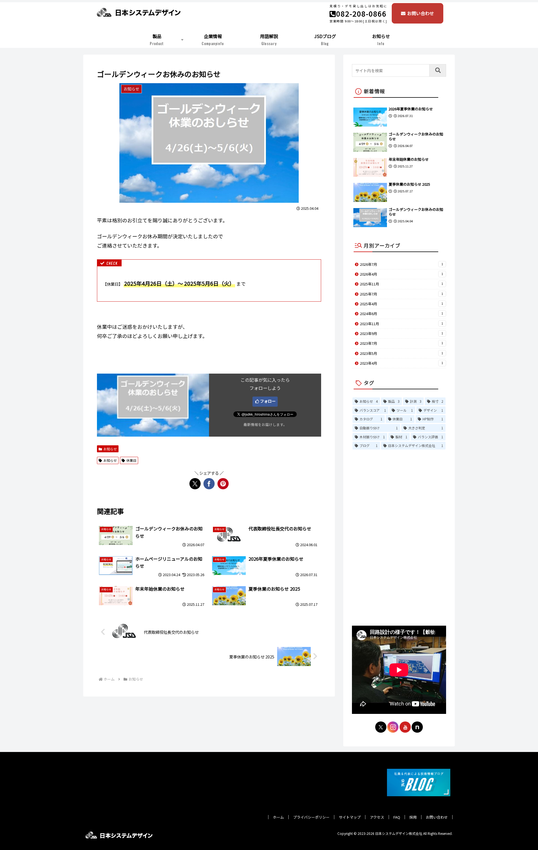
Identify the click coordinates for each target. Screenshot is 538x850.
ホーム (278, 817)
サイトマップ (350, 817)
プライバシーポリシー (311, 817)
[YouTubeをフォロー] (405, 727)
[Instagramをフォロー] (392, 727)
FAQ (396, 817)
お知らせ (110, 448)
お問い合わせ (420, 13)
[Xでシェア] (195, 483)
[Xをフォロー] (380, 727)
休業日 (131, 460)
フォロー (268, 401)
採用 (413, 817)
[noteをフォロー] (417, 727)
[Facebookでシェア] (209, 483)
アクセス (377, 817)
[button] (437, 70)
